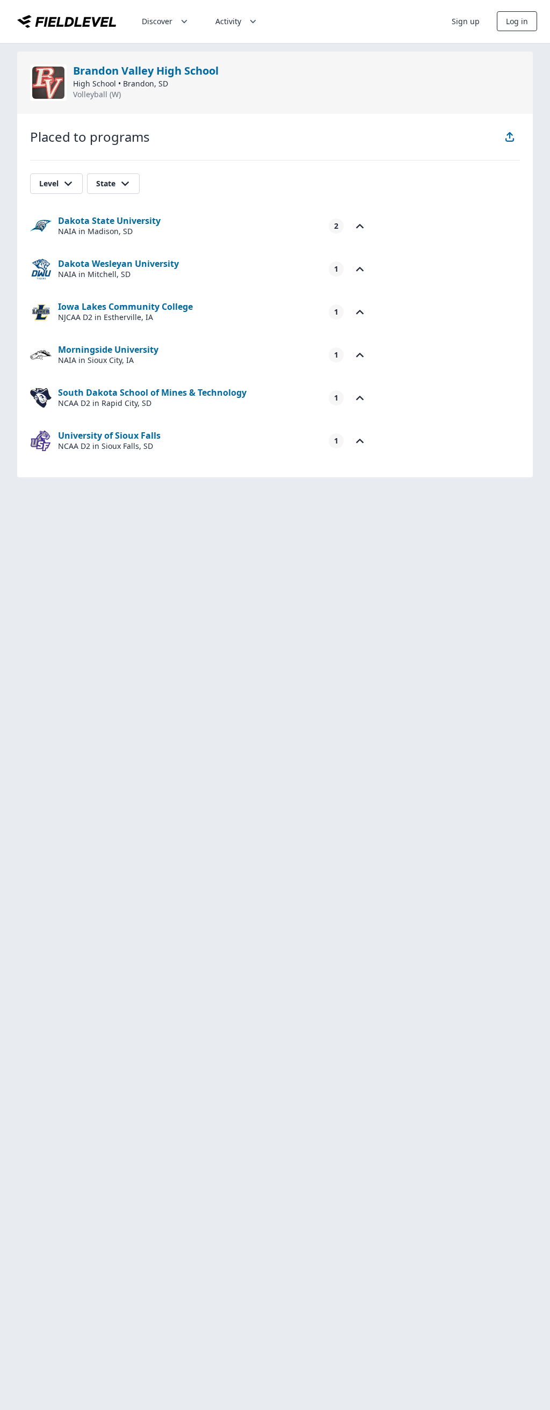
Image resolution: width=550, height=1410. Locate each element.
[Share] (510, 137)
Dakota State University (109, 221)
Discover (157, 21)
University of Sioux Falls (109, 435)
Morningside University (108, 349)
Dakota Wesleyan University (118, 264)
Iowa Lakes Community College (125, 306)
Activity (228, 21)
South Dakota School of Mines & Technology (152, 392)
